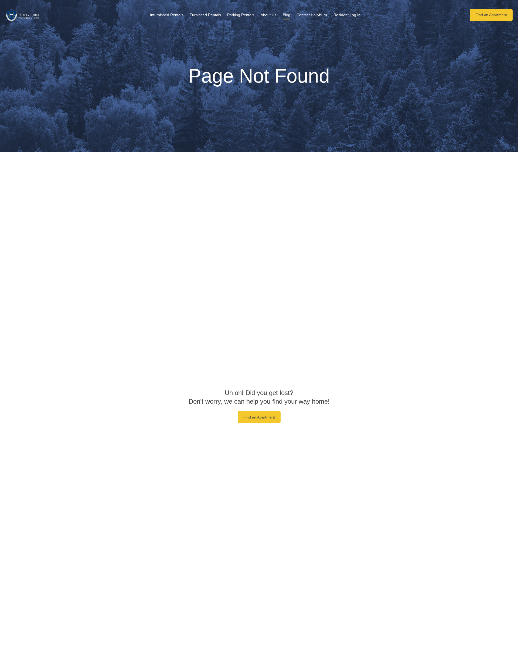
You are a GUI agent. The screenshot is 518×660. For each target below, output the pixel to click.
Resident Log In (346, 15)
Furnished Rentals (205, 15)
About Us (268, 15)
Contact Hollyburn (312, 15)
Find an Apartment (491, 15)
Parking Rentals (240, 15)
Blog (286, 15)
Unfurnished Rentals (165, 15)
